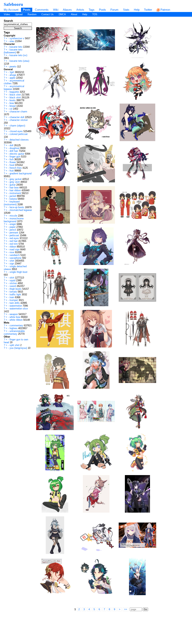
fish (12, 159)
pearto (13, 66)
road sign (15, 249)
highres (14, 328)
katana (14, 198)
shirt (12, 260)
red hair (14, 241)
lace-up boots (17, 207)
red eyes (15, 238)
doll (12, 145)
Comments (42, 9)
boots (13, 100)
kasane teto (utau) (19, 60)
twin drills (15, 303)
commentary (17, 325)
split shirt (15, 345)
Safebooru (13, 4)
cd (11, 108)
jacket (13, 196)
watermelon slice (19, 308)
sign (12, 263)
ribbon (13, 246)
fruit (12, 170)
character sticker (19, 120)
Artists (80, 9)
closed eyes (16, 131)
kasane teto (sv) (18, 55)
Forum (114, 9)
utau (12, 41)
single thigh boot (18, 272)
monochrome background (14, 220)
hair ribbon (16, 190)
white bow (15, 317)
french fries (16, 167)
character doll (17, 117)
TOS (94, 14)
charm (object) (17, 125)
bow (12, 103)
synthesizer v (17, 38)
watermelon (16, 305)
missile (14, 215)
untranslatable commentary (14, 332)
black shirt (16, 94)
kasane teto (16, 46)
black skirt (16, 97)
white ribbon (16, 319)
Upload (18, 14)
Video (7, 14)
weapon (14, 314)
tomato (14, 291)
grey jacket (16, 179)
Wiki (55, 9)
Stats (126, 9)
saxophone (16, 257)
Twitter (148, 9)
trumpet (14, 300)
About (74, 14)
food (12, 165)
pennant (14, 232)
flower (13, 162)
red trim (14, 243)
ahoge (13, 75)
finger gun (15, 156)
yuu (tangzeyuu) (19, 348)
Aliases (67, 9)
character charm (18, 111)
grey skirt (15, 182)
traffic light (16, 294)
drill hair (14, 151)
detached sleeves (19, 139)
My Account (11, 9)
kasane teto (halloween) (13, 51)
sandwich (15, 255)
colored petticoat (19, 134)
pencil (13, 229)
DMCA (62, 14)
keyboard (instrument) (12, 203)
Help (137, 9)
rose (12, 252)
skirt (12, 277)
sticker (14, 283)
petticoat (15, 235)
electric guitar (17, 153)
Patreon (165, 9)
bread (13, 106)
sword (13, 286)
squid (13, 280)
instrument (16, 193)
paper (13, 227)
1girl (12, 72)
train (12, 297)
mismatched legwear (21, 210)
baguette (15, 91)
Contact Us (47, 14)
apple (13, 77)
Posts (26, 9)
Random (32, 14)
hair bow (14, 187)
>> (125, 609)
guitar (13, 184)
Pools (102, 9)
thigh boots (16, 288)
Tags (91, 9)
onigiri (13, 224)
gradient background (21, 173)
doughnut (15, 148)
